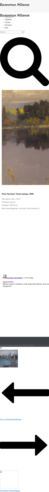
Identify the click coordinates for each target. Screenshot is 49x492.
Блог (6, 27)
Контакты (8, 25)
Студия (7, 22)
